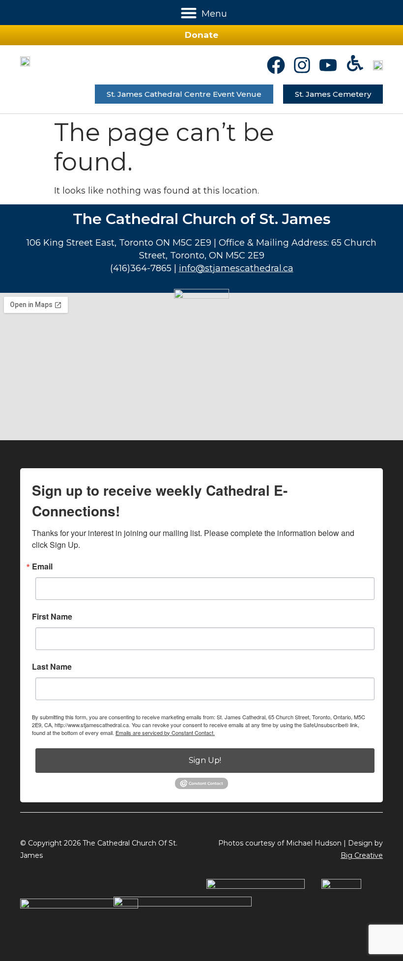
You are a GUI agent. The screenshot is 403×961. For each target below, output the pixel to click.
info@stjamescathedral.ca (236, 268)
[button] (189, 12)
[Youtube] (328, 65)
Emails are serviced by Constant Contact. (165, 732)
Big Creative (362, 855)
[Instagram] (302, 65)
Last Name (52, 667)
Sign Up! (205, 760)
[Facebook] (276, 65)
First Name (52, 617)
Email (42, 566)
